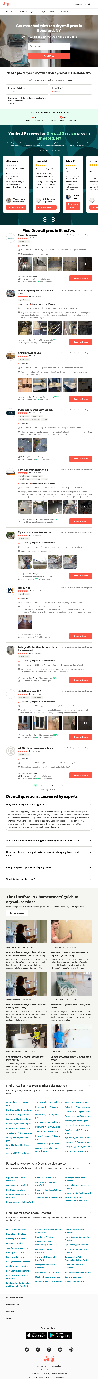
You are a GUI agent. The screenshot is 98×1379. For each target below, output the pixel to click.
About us (9, 1319)
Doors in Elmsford (73, 1277)
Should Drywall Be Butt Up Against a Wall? (71, 1058)
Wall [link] (37, 11)
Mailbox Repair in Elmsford (47, 1277)
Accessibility (48, 1370)
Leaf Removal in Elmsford (47, 1272)
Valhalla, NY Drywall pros (18, 1114)
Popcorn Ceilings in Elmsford (19, 1202)
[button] (25, 264)
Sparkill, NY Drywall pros (47, 1131)
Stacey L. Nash (57, 1000)
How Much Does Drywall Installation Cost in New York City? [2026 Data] (26, 954)
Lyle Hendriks (57, 947)
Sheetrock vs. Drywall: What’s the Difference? (25, 1058)
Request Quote (81, 278)
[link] (8, 200)
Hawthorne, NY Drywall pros (19, 1110)
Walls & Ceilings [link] (26, 11)
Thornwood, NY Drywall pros (48, 1102)
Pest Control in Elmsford (17, 1270)
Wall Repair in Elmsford (17, 1185)
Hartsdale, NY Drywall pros (18, 1123)
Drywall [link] (44, 11)
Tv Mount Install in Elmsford (48, 1197)
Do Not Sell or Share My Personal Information (49, 1373)
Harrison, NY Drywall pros (77, 1142)
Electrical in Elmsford (16, 1229)
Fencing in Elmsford (15, 1257)
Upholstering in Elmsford (76, 1244)
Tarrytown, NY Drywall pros (19, 1133)
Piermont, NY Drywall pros (47, 1126)
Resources (10, 1311)
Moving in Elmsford (15, 1243)
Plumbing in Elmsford (16, 1234)
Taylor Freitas (13, 1000)
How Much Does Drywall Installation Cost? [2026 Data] (26, 1006)
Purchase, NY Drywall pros (47, 1122)
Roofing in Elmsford (15, 1252)
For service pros (12, 1304)
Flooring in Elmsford (44, 1237)
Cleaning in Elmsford (15, 1238)
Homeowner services (14, 1297)
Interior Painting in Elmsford (78, 1193)
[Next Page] (68, 785)
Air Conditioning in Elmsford (78, 1272)
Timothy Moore (13, 947)
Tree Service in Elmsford (17, 1247)
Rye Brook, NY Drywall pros (77, 1137)
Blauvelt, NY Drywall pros (77, 1151)
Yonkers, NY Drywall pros (47, 1143)
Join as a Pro (80, 4)
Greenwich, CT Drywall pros (77, 1125)
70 (62, 785)
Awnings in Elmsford (74, 1281)
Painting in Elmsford (15, 1190)
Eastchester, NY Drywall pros (78, 1116)
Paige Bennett (57, 1052)
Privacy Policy (55, 1366)
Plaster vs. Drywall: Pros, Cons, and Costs (70, 1006)
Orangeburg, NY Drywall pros (78, 1146)
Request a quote (16, 207)
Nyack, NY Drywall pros (76, 1102)
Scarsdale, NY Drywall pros (18, 1119)
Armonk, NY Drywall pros (76, 1120)
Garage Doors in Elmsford (18, 1261)
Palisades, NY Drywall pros (77, 1107)
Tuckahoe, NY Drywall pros (77, 1111)
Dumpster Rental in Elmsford (48, 1281)
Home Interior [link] (11, 11)
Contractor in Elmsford (45, 1177)
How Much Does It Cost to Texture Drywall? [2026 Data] (69, 954)
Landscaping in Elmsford (17, 1266)
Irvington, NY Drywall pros (18, 1128)
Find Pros (49, 55)
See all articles (17, 913)
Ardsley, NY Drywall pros (17, 1153)
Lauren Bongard (14, 1052)
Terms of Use (42, 1366)
